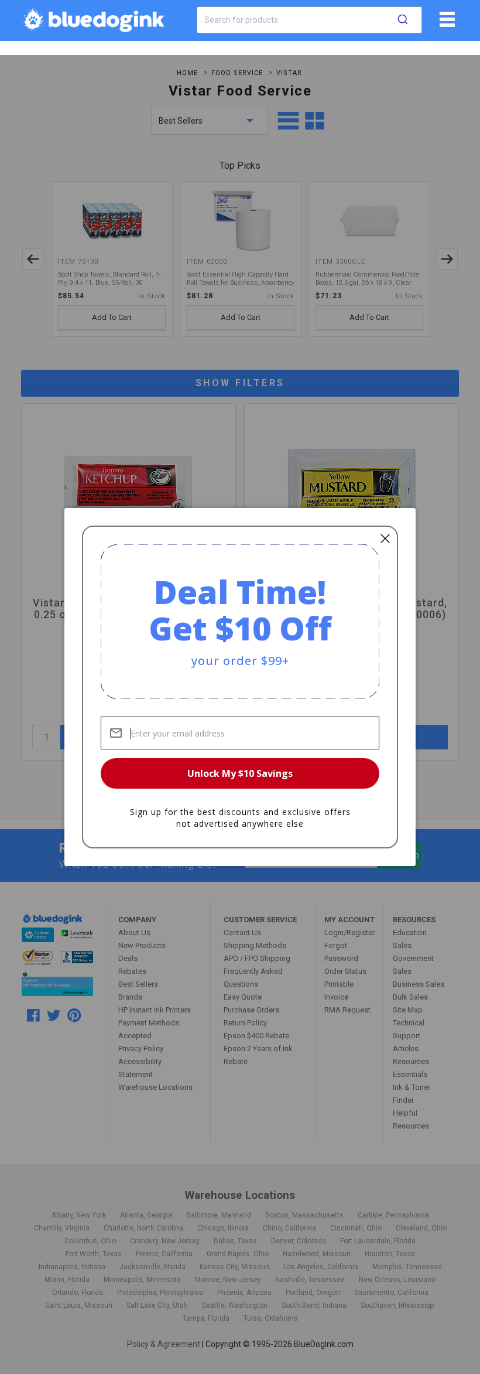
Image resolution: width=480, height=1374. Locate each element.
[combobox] (309, 19)
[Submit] (402, 20)
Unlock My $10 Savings (240, 773)
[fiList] (446, 23)
